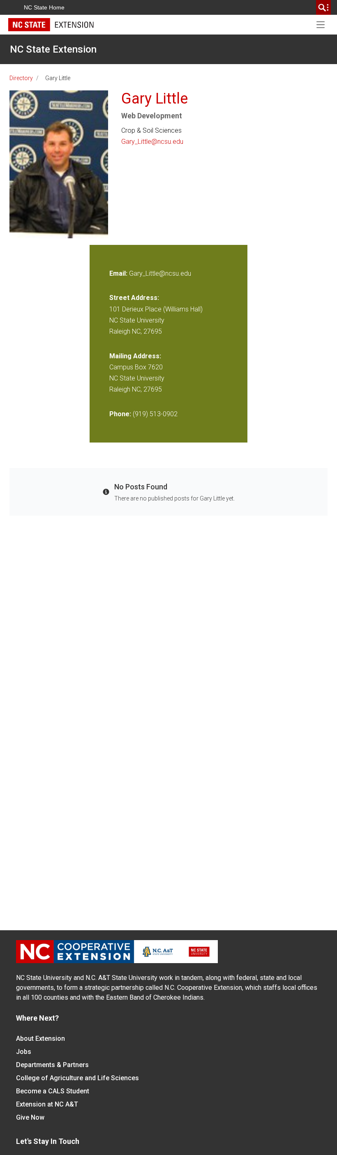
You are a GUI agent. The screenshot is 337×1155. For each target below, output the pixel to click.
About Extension (40, 1038)
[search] (323, 7)
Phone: (120, 414)
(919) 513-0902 (155, 414)
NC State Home (44, 7)
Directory (21, 78)
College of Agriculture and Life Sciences (77, 1078)
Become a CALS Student (52, 1091)
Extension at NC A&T (47, 1104)
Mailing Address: (135, 356)
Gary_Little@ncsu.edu (152, 141)
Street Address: (134, 298)
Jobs (23, 1052)
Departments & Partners (52, 1065)
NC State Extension (53, 49)
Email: (119, 273)
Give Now (30, 1117)
